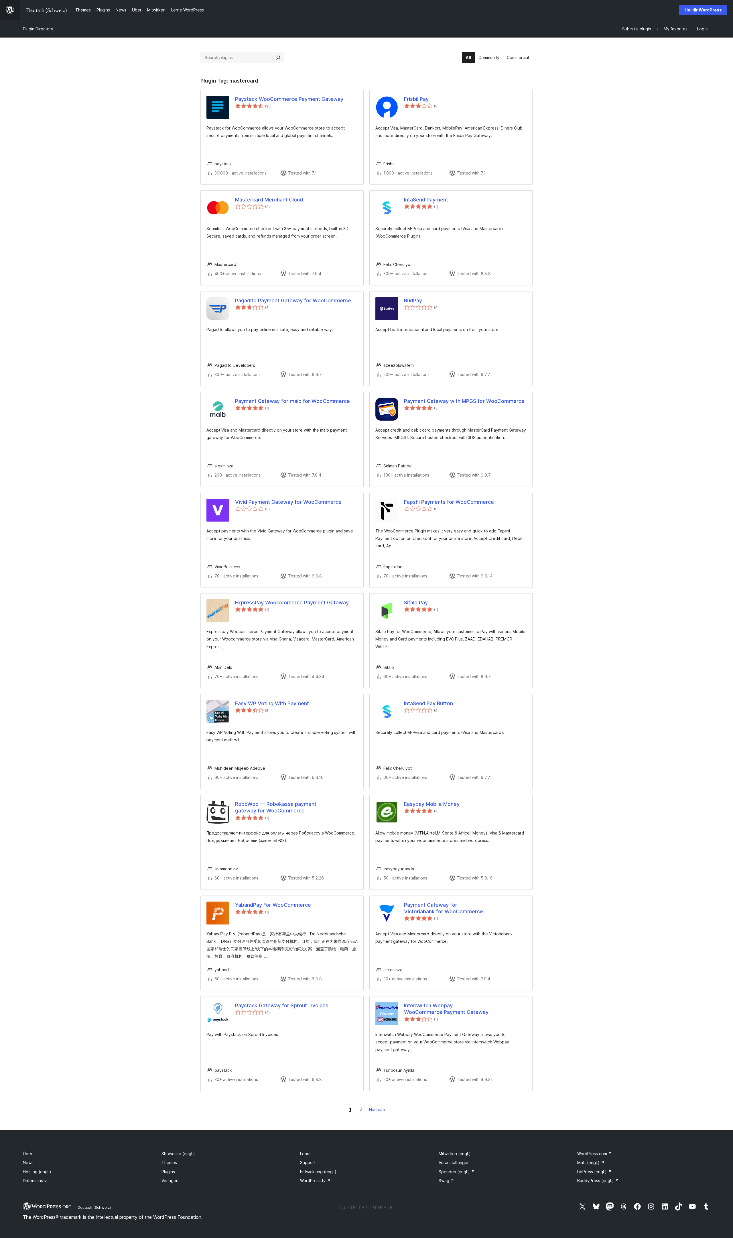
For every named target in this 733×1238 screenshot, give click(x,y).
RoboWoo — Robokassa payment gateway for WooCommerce (275, 807)
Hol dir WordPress (703, 9)
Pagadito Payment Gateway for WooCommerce (293, 300)
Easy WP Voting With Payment (272, 703)
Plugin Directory (38, 28)
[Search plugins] (278, 57)
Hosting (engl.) (37, 1171)
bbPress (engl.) (594, 1171)
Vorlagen (169, 1180)
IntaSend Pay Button (428, 703)
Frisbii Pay (416, 99)
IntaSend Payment (426, 200)
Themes (169, 1162)
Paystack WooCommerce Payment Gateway (289, 99)
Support (308, 1162)
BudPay (413, 300)
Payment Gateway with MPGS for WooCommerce (464, 401)
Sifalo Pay (416, 603)
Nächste (377, 1109)
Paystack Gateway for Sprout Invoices (281, 1005)
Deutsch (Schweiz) (94, 1207)
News (28, 1162)
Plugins (168, 1171)
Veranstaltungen (454, 1162)
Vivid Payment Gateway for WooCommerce (288, 502)
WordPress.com (594, 1153)
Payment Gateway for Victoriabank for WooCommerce (443, 908)
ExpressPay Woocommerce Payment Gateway (292, 603)
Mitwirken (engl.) (455, 1153)
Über (27, 1153)
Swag (446, 1180)
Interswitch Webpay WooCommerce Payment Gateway (446, 1008)
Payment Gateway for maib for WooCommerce (292, 401)
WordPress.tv (315, 1180)
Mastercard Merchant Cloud (269, 200)
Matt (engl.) (590, 1162)
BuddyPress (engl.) (598, 1180)
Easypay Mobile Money (432, 804)
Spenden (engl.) (457, 1171)
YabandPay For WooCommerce (273, 905)
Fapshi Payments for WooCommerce (449, 502)
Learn (305, 1153)
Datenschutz (35, 1180)
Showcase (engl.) (178, 1153)
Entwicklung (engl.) (318, 1171)
